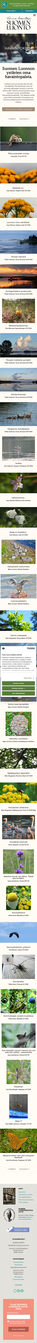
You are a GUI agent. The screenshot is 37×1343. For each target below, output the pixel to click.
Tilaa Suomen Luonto (25, 1194)
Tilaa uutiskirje (23, 1202)
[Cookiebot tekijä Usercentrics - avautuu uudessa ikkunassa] (27, 648)
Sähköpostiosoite (12, 1313)
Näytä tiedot (27, 678)
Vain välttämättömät (18, 693)
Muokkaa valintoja (17, 688)
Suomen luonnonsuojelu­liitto (25, 1218)
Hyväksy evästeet (18, 683)
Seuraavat (23, 119)
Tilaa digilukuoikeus (24, 1197)
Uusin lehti (21, 1192)
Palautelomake (18, 1262)
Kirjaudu (18, 1285)
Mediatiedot (18, 1277)
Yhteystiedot (18, 1264)
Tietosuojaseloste (18, 1279)
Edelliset (12, 119)
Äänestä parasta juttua (25, 1200)
